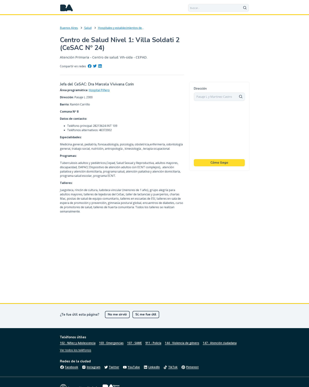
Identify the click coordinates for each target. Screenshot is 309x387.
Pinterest (192, 367)
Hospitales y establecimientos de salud (121, 28)
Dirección (200, 88)
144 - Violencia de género (182, 343)
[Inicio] (66, 7)
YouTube (134, 367)
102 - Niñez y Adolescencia (77, 343)
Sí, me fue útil (145, 314)
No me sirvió (117, 314)
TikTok (173, 367)
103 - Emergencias (111, 343)
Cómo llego (219, 162)
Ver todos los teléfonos (75, 350)
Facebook (71, 367)
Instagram (93, 367)
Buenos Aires (69, 28)
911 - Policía (153, 343)
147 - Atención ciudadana (220, 343)
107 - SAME (134, 343)
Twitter (114, 367)
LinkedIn (154, 367)
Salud (88, 28)
